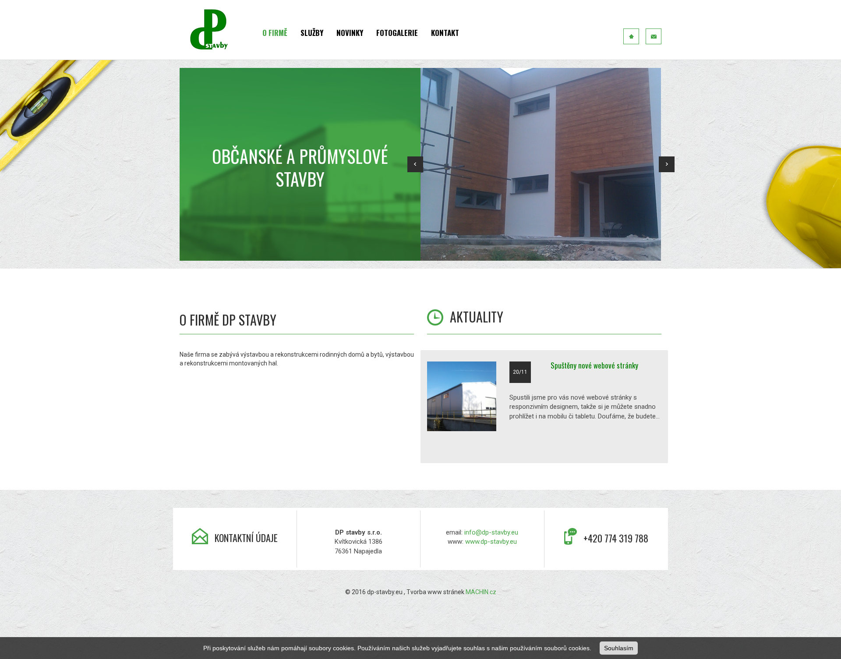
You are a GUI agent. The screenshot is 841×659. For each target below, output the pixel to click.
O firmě (274, 32)
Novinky (349, 32)
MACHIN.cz (481, 591)
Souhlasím (618, 648)
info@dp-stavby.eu (491, 532)
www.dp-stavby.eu (491, 542)
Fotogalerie (397, 32)
